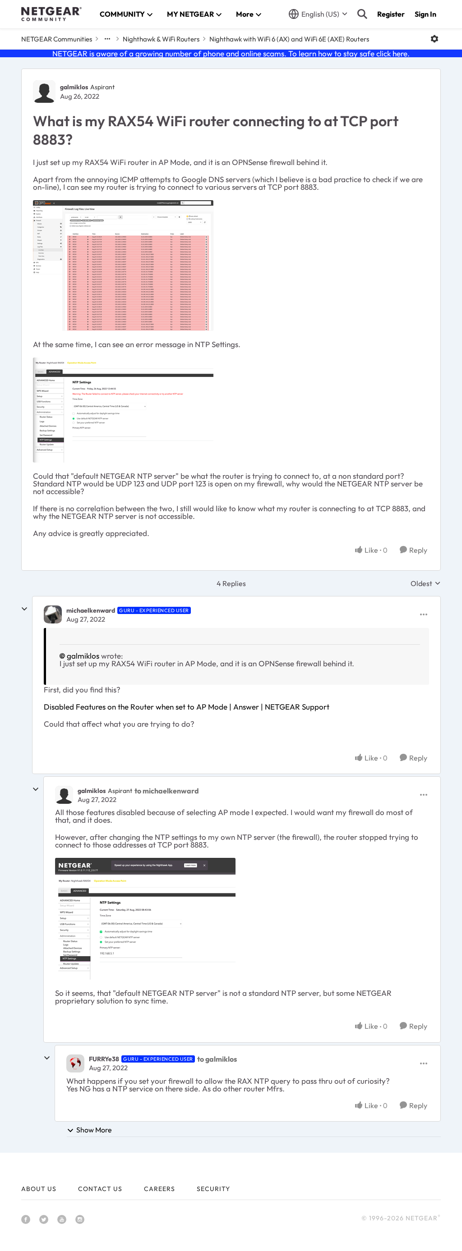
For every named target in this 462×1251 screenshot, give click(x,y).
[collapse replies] (24, 609)
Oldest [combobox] (426, 583)
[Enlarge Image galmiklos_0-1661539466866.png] (123, 265)
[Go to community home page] (51, 14)
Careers (159, 1189)
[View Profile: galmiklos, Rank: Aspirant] (44, 91)
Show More (94, 1129)
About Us (38, 1189)
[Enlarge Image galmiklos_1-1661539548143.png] (123, 410)
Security (213, 1189)
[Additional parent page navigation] (107, 38)
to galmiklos (217, 1059)
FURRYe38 (104, 1059)
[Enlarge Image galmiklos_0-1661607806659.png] (145, 919)
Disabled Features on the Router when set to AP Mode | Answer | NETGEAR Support (186, 706)
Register (391, 13)
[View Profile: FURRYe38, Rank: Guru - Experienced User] (75, 1063)
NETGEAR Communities (56, 39)
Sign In (425, 13)
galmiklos (74, 87)
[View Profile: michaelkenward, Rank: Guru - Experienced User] (53, 614)
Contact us (100, 1189)
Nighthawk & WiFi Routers (161, 39)
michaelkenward (90, 610)
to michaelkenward (166, 790)
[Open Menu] (434, 38)
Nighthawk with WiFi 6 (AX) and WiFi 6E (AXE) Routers (289, 39)
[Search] (362, 14)
